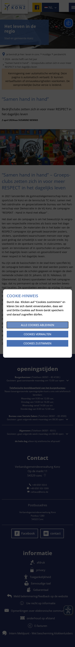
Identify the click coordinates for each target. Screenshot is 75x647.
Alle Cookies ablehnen (37, 325)
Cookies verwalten (37, 334)
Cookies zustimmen (37, 343)
